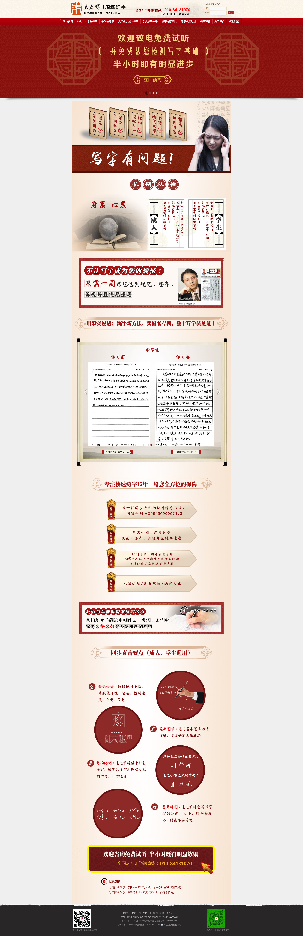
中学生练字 (107, 21)
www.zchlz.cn (171, 921)
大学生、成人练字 (128, 21)
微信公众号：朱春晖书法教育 (82, 930)
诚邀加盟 (234, 21)
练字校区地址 (188, 21)
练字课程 (205, 21)
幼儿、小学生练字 (87, 21)
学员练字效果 (150, 21)
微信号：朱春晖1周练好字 (216, 930)
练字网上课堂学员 (212, 4)
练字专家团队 (169, 21)
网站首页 (68, 21)
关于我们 (219, 21)
